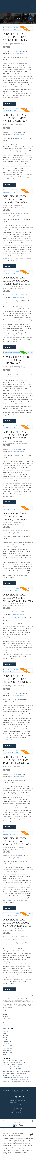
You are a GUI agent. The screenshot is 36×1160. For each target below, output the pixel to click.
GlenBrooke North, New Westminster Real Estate (17, 1066)
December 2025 (7, 1046)
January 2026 (7, 1043)
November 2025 (7, 1048)
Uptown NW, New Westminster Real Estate (14, 1005)
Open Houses (7, 1020)
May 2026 (6, 1035)
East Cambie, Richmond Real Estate (12, 1000)
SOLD (32, 14)
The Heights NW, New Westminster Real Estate (16, 1077)
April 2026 (6, 1037)
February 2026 (7, 1041)
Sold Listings (6, 1025)
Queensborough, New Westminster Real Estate (16, 1071)
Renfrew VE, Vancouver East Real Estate (22, 1002)
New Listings (6, 1018)
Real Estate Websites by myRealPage (18, 1122)
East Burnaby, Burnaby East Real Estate (17, 44)
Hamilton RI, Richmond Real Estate (19, 1001)
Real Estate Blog (7, 1023)
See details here (19, 53)
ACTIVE (25, 14)
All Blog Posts (6, 1016)
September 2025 (8, 1052)
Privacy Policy (29, 1121)
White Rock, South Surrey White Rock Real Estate (17, 1081)
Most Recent (6, 1031)
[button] (9, 1096)
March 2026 (6, 1039)
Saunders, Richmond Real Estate (9, 1004)
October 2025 (7, 1050)
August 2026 (6, 1033)
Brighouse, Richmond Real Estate (14, 998)
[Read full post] (18, 29)
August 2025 (6, 1054)
